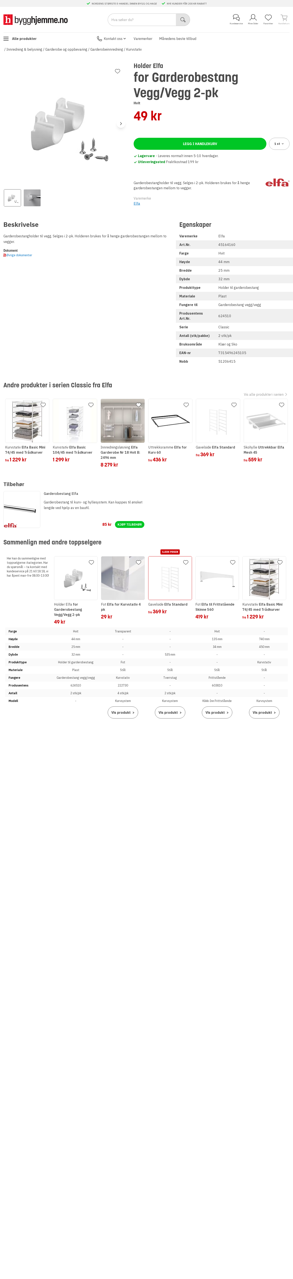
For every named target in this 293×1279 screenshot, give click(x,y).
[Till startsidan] (35, 19)
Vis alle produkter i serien (264, 394)
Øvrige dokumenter (19, 255)
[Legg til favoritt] (117, 71)
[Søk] (183, 20)
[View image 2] (32, 197)
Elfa (137, 203)
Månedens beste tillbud (177, 38)
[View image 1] (12, 197)
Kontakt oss (113, 38)
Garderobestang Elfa (61, 493)
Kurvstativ (134, 49)
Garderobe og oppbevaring (66, 49)
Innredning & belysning (24, 49)
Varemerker (143, 38)
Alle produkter (24, 38)
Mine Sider (253, 23)
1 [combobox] (277, 144)
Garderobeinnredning (106, 49)
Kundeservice (236, 23)
